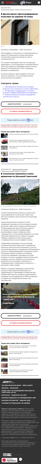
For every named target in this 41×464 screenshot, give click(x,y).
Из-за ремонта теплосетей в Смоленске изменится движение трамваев (21, 370)
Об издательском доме (11, 385)
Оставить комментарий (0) (21, 111)
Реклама (5, 388)
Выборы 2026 (25, 400)
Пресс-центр (28, 385)
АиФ (2, 46)
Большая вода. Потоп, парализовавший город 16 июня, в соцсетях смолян (23, 159)
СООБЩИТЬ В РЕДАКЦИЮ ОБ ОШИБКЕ (16, 403)
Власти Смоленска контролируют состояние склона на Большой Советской (20, 296)
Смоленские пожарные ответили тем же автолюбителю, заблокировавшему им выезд (22, 141)
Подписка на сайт (19, 395)
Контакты (6, 395)
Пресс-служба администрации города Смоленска (18, 206)
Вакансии (14, 388)
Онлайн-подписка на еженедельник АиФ (19, 398)
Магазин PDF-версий (10, 400)
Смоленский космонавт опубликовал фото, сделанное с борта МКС (22, 153)
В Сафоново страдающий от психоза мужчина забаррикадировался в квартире (20, 92)
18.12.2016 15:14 (5, 8)
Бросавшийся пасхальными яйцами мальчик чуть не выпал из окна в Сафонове (20, 88)
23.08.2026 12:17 (6, 169)
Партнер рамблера (18, 454)
